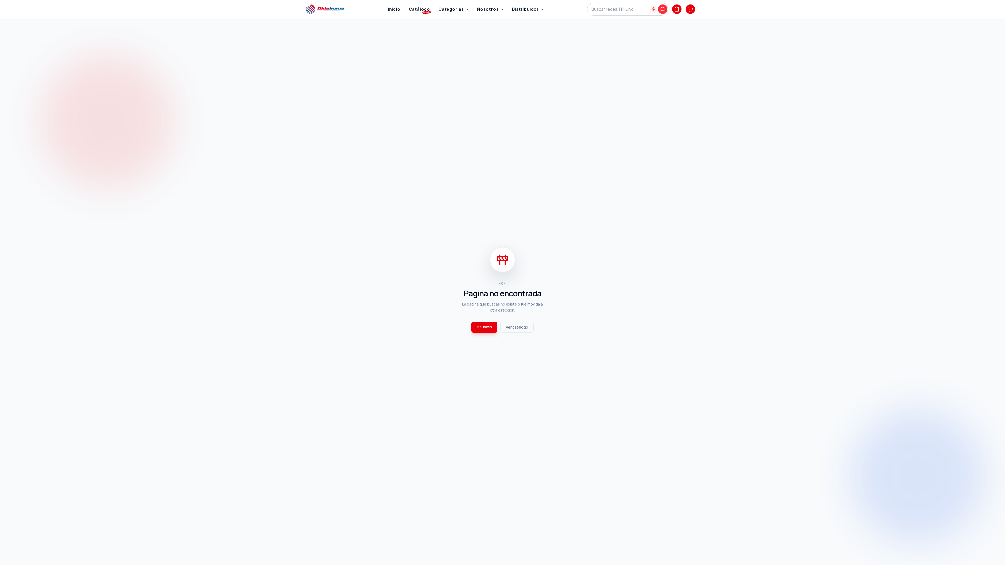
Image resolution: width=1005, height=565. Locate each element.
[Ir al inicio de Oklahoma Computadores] (325, 9)
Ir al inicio (484, 326)
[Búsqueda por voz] (653, 9)
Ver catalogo (517, 327)
